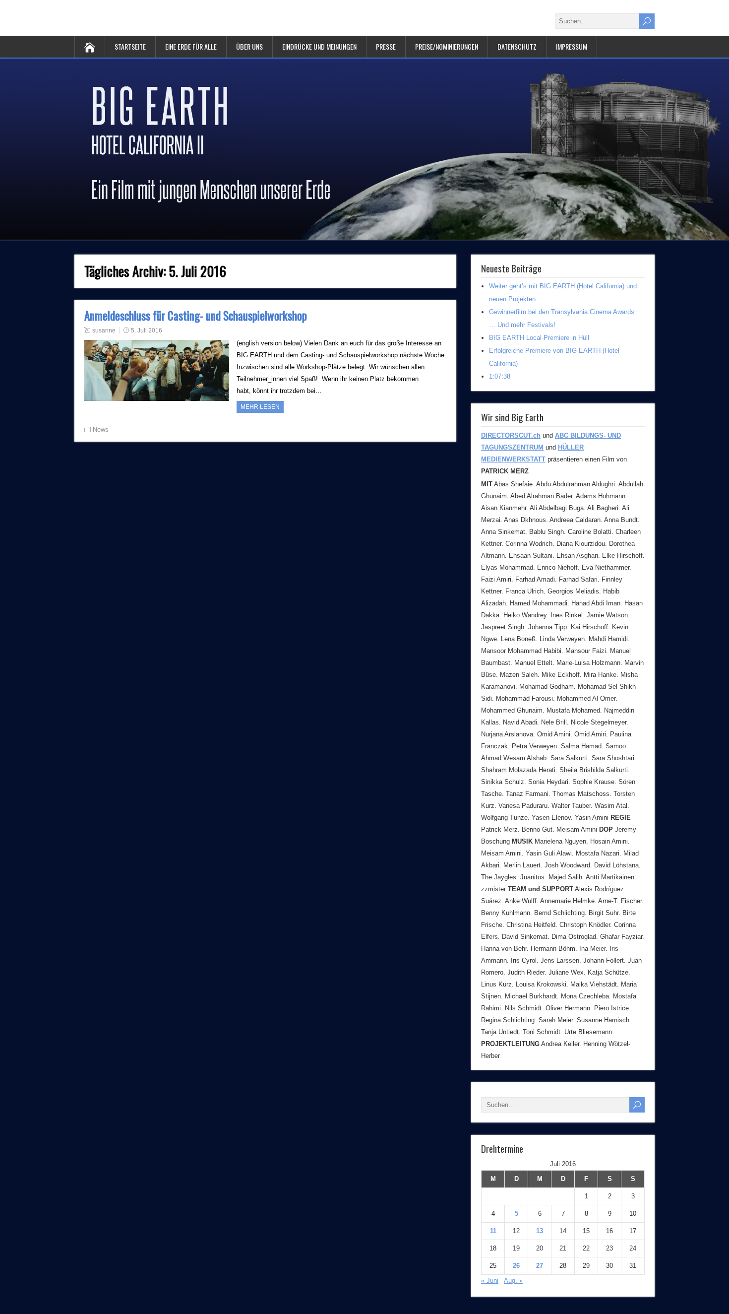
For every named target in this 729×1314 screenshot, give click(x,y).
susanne (104, 330)
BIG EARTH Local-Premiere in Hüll (539, 337)
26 (516, 1265)
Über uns (249, 46)
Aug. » (513, 1280)
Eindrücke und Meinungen (319, 46)
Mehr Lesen (260, 406)
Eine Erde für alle (191, 46)
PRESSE (386, 46)
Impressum (571, 46)
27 (539, 1265)
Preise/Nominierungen (446, 46)
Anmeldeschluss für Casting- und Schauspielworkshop (195, 315)
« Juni (489, 1280)
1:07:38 (499, 376)
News (101, 429)
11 (493, 1231)
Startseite (130, 46)
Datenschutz (517, 46)
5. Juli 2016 (146, 330)
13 (539, 1231)
